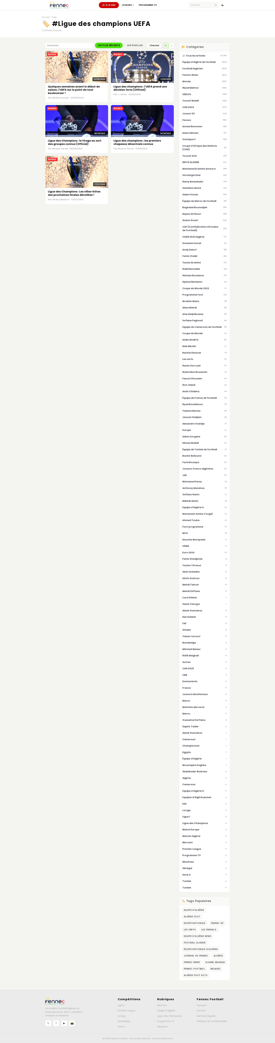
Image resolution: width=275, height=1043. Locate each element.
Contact (201, 1010)
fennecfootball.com (162, 1038)
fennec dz (217, 923)
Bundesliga (124, 1021)
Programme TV (148, 5)
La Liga (122, 1016)
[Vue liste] (171, 45)
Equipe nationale (195, 923)
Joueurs (128, 5)
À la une (111, 5)
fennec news (192, 962)
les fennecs (208, 929)
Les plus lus (135, 45)
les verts (190, 929)
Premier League (126, 1010)
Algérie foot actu (196, 975)
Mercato (162, 1005)
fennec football (194, 968)
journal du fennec (196, 955)
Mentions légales (206, 1016)
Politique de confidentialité (212, 1021)
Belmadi (215, 968)
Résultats (162, 1026)
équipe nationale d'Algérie (201, 949)
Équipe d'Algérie (166, 1010)
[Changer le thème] (222, 5)
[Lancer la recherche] (216, 5)
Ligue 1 (121, 1005)
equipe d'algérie (194, 910)
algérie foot (192, 916)
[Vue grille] (165, 45)
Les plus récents (109, 45)
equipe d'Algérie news (198, 936)
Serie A (121, 1026)
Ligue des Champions (169, 1016)
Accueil (46, 17)
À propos (202, 1005)
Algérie (218, 955)
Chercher (154, 45)
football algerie (195, 942)
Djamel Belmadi (215, 962)
